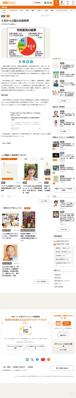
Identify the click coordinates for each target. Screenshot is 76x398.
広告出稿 (38, 2)
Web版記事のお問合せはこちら (63, 264)
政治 (46, 10)
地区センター (58, 284)
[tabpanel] (25, 43)
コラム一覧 (63, 229)
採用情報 (30, 367)
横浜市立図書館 (59, 287)
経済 (52, 10)
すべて (4, 10)
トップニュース (13, 10)
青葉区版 (4, 7)
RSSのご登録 (63, 350)
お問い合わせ (63, 368)
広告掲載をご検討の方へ (19, 367)
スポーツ (39, 10)
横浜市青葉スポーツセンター (62, 281)
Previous (2, 196)
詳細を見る (63, 335)
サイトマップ (24, 370)
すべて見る (63, 101)
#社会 (3, 143)
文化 (21, 10)
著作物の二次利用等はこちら (63, 252)
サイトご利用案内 (16, 370)
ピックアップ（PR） (62, 10)
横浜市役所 (58, 278)
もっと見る (44, 201)
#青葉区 (8, 143)
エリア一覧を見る (41, 281)
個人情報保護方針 (6, 370)
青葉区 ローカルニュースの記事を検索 (63, 189)
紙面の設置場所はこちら (62, 259)
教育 (33, 10)
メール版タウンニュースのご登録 (35, 347)
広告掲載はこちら (60, 255)
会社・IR (62, 4)
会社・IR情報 (6, 367)
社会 (27, 10)
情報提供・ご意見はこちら (63, 248)
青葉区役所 (58, 275)
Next (48, 196)
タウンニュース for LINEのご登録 (15, 347)
